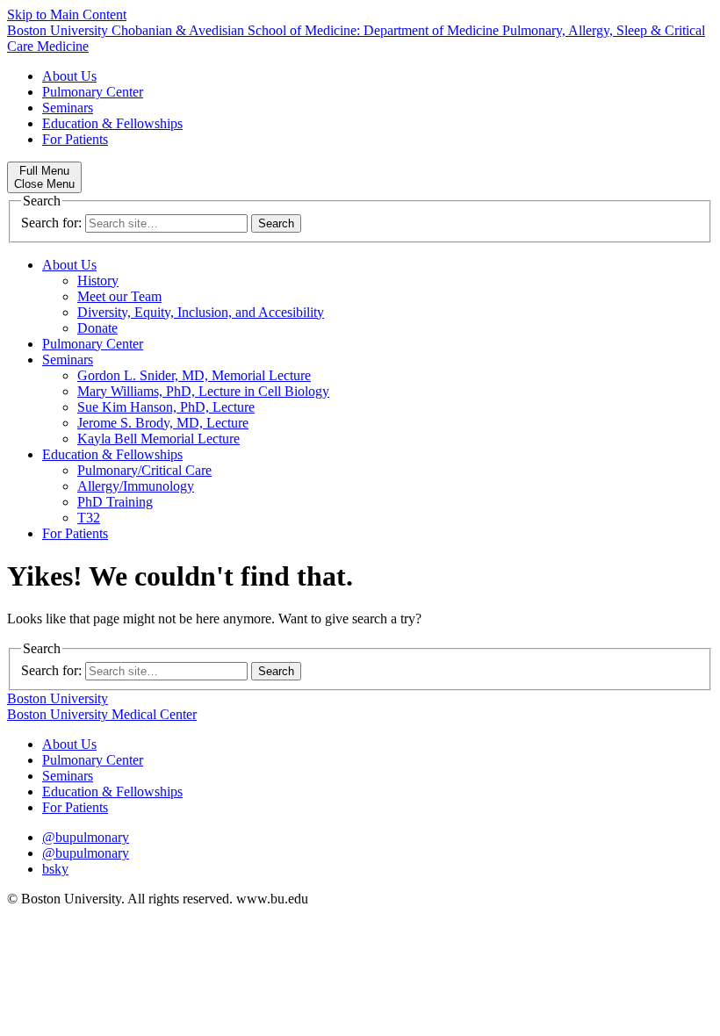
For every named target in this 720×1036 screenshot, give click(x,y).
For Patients (75, 139)
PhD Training (115, 501)
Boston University (57, 698)
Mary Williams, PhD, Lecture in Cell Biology (203, 391)
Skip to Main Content (66, 14)
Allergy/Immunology (135, 485)
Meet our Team (119, 296)
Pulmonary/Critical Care (144, 470)
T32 (88, 517)
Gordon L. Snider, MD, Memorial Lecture (194, 375)
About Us (69, 75)
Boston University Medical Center (102, 714)
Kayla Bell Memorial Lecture (158, 438)
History (98, 280)
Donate (97, 327)
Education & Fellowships (112, 123)
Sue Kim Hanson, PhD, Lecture (166, 406)
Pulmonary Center (92, 91)
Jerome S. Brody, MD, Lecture (162, 422)
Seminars (67, 107)
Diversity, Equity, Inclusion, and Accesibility (200, 312)
